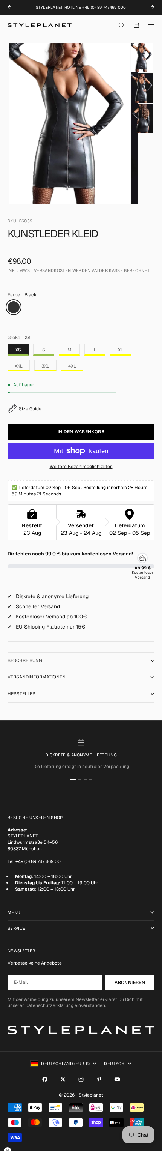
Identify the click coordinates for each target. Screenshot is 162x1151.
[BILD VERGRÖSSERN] (126, 193)
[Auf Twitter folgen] (63, 1079)
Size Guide (30, 409)
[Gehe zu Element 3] (142, 118)
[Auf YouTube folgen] (117, 1079)
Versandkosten (52, 270)
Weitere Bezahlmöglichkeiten (81, 467)
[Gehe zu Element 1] (142, 57)
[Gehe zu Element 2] (142, 88)
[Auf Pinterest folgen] (99, 1079)
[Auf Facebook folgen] (45, 1079)
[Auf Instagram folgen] (81, 1079)
